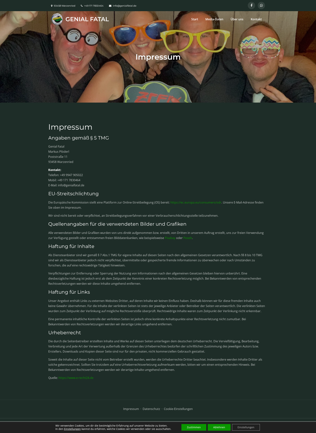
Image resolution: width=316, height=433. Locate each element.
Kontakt (256, 19)
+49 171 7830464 (94, 5)
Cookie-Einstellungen (178, 409)
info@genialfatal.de (124, 5)
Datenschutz (151, 409)
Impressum (131, 409)
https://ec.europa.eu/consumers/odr (195, 202)
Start (194, 19)
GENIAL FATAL (87, 19)
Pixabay (170, 238)
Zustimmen (194, 427)
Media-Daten (214, 19)
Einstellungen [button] (72, 429)
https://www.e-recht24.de (76, 378)
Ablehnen (219, 427)
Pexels (187, 238)
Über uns (237, 19)
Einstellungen (246, 427)
